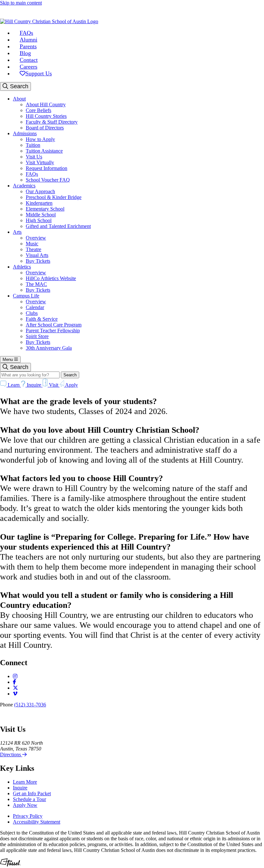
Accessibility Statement (36, 822)
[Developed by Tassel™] (10, 865)
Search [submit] (70, 375)
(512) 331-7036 (30, 704)
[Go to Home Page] (49, 21)
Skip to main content (21, 2)
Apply (71, 385)
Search (18, 86)
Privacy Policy (27, 816)
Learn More (25, 782)
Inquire (33, 385)
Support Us (38, 73)
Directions (11, 754)
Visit (54, 385)
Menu (8, 359)
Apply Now (25, 805)
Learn (13, 385)
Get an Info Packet (32, 793)
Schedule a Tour (29, 799)
